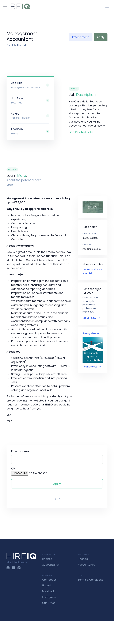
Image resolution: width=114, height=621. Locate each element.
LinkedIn (47, 585)
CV (13, 468)
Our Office (49, 603)
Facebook (48, 591)
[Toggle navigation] (107, 6)
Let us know (89, 317)
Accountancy (51, 564)
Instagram (49, 597)
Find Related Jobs (81, 132)
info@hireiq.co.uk (92, 248)
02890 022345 (90, 237)
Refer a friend (80, 37)
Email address (20, 451)
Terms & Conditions (90, 580)
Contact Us (49, 580)
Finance (47, 559)
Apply (100, 37)
